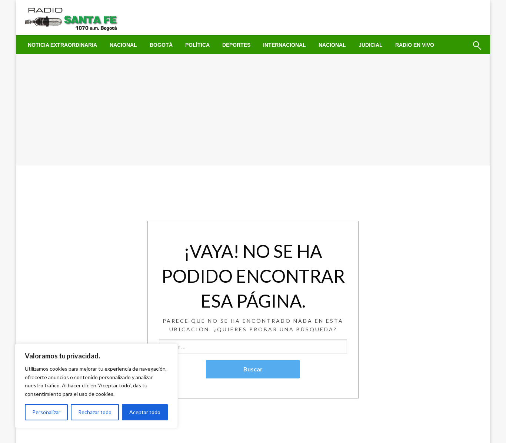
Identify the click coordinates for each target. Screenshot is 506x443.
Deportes (236, 45)
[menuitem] (62, 45)
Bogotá (161, 45)
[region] (96, 386)
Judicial (371, 45)
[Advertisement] (253, 110)
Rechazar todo (94, 412)
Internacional (284, 45)
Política (197, 45)
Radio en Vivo (414, 45)
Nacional (123, 45)
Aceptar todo (144, 412)
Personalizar (46, 412)
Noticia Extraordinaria (62, 45)
